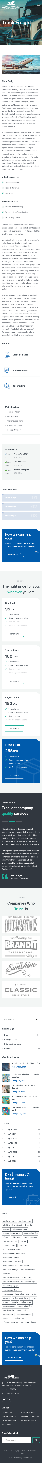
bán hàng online (25, 1221)
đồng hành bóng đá (10, 1322)
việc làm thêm (8, 1314)
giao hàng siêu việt (10, 1241)
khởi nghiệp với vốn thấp (12, 1261)
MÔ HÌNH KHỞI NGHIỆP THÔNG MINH (17, 1278)
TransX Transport (21, 470)
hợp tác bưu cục (9, 1245)
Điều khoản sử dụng (12, 1044)
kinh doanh (24, 1265)
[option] (21, 854)
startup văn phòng (25, 1306)
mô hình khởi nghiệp (10, 1286)
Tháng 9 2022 (10, 1161)
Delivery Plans (20, 462)
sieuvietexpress (9, 1306)
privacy (6, 1302)
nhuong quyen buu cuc (11, 1290)
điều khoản (19, 1318)
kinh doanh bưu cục (10, 1270)
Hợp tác (7, 1048)
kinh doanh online (28, 1270)
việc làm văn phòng (24, 1314)
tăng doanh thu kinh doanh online (15, 1310)
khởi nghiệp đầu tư (10, 1265)
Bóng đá (28, 1225)
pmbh (34, 1298)
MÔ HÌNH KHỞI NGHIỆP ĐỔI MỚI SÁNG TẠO (19, 1282)
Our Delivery (12, 416)
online (34, 1294)
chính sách (16, 1237)
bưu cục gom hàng (20, 1229)
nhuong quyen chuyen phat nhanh (16, 1294)
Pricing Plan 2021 (21, 454)
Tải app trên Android (28, 1420)
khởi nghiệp (23, 1245)
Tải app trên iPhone (9, 1420)
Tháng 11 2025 (10, 1129)
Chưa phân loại (10, 1039)
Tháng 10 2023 (10, 1147)
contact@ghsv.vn (12, 1393)
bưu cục (6, 1229)
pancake (6, 1298)
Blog (6, 1035)
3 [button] (19, 821)
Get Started (14, 634)
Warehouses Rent (15, 421)
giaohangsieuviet (30, 1237)
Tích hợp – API (7, 1412)
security (15, 1302)
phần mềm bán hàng (20, 1298)
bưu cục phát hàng (31, 1233)
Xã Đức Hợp (7, 1318)
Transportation (13, 412)
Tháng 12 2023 (10, 1138)
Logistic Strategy (14, 430)
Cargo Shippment (14, 425)
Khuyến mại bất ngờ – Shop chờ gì (26, 1063)
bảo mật (6, 1237)
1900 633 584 (11, 1389)
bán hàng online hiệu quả (12, 1225)
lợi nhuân (6, 1274)
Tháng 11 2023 (10, 1143)
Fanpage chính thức (9, 1416)
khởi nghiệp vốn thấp (11, 1257)
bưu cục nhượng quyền (11, 1233)
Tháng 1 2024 (10, 1134)
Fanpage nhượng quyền (30, 1416)
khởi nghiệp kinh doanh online (14, 1253)
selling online (26, 1302)
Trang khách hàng (27, 1412)
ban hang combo (9, 1221)
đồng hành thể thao (28, 1322)
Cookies (21, 1453)
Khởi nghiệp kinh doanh (11, 1249)
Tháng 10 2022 (10, 1156)
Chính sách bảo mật (28, 1451)
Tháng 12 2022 (10, 1152)
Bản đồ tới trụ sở (7, 1424)
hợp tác (23, 1241)
